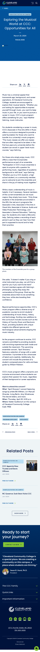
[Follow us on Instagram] (20, 618)
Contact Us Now (12, 545)
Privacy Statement (20, 644)
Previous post (10, 432)
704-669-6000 (20, 630)
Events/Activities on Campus (20, 14)
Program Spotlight (10, 419)
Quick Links (7, 592)
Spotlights (24, 419)
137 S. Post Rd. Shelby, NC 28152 (20, 628)
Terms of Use (20, 641)
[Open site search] (36, 3)
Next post (31, 432)
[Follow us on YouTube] (24, 618)
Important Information (13, 598)
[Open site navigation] (32, 3)
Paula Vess (20, 40)
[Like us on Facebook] (10, 618)
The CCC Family (10, 585)
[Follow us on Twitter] (15, 618)
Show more (18, 513)
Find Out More (7, 481)
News (6, 8)
